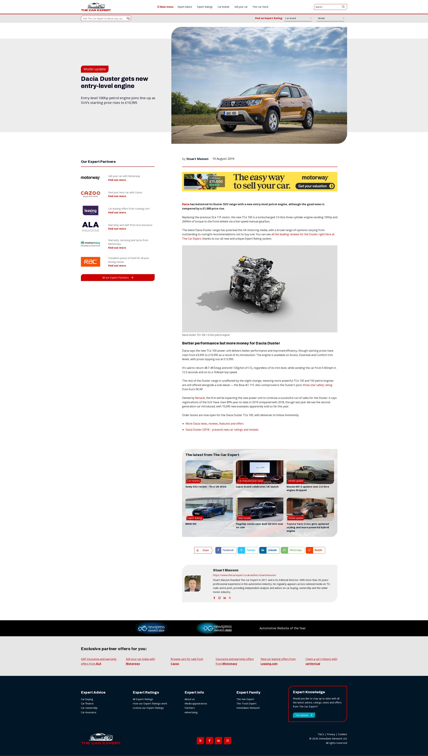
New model (244, 518)
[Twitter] (230, 597)
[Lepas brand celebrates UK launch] (259, 472)
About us (190, 699)
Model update (95, 69)
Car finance (87, 703)
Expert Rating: (194, 518)
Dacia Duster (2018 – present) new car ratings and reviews (222, 429)
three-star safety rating (317, 385)
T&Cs (321, 734)
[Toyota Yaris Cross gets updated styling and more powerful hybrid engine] (310, 509)
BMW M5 (190, 523)
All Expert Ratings (143, 699)
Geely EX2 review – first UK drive (205, 486)
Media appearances (196, 703)
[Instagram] (219, 597)
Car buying (87, 699)
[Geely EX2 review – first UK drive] (209, 472)
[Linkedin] (224, 597)
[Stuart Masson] (197, 583)
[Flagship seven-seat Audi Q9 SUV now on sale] (259, 509)
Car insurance (88, 712)
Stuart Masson (197, 159)
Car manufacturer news (250, 480)
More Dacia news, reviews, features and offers (215, 423)
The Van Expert (245, 699)
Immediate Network (248, 707)
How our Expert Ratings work (150, 703)
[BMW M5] (209, 509)
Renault (200, 398)
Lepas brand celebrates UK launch (257, 486)
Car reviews (193, 480)
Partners (190, 707)
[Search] (343, 7)
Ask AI (128, 18)
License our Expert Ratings (148, 707)
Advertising (191, 712)
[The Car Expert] (96, 7)
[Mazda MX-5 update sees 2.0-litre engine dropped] (310, 472)
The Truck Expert (246, 703)
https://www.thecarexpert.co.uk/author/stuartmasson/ (244, 575)
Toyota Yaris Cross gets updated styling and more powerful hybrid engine (308, 527)
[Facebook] (214, 597)
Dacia (185, 204)
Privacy (331, 734)
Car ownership (89, 707)
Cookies (342, 734)
